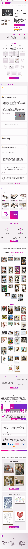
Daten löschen (13, 544)
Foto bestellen (4, 545)
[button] (2, 20)
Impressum (20, 546)
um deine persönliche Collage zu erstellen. (17, 252)
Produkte (3, 544)
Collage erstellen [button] (13, 387)
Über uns (12, 543)
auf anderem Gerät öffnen (5, 542)
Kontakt (12, 546)
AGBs (20, 543)
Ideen (3, 543)
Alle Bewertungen (17, 183)
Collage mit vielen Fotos (5, 546)
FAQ (12, 545)
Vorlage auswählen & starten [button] (13, 78)
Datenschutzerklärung (22, 544)
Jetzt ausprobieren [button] (13, 240)
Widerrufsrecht (21, 545)
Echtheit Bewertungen (22, 542)
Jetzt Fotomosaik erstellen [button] (13, 488)
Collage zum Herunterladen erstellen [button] (17, 419)
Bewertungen (13, 542)
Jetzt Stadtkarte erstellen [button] (13, 527)
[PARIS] (14, 73)
